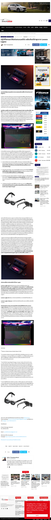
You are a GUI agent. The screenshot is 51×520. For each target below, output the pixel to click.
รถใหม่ (17, 419)
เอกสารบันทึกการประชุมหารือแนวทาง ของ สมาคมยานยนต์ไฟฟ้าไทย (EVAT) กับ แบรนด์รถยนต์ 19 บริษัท (42, 179)
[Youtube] (47, 21)
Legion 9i (10, 446)
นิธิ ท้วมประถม (27, 417)
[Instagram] (41, 21)
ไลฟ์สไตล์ (16, 440)
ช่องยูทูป (4, 420)
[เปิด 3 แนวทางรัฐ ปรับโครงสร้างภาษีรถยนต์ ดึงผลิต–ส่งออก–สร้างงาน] (45, 477)
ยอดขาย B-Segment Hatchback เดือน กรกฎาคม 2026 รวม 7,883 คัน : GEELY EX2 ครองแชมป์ (44, 192)
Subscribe (48, 160)
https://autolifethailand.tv (11, 458)
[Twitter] (45, 21)
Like (49, 147)
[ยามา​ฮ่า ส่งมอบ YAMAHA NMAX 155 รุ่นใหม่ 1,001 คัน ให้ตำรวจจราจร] (37, 186)
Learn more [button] (29, 512)
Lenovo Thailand (26, 446)
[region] (25, 7)
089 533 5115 (5, 428)
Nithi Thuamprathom (8, 44)
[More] (49, 44)
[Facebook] (39, 21)
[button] (25, 7)
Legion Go (20, 446)
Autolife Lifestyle (6, 33)
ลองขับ (25, 419)
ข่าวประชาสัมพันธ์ (10, 36)
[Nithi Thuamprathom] (2, 45)
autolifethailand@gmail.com (10, 432)
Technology (11, 33)
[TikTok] (43, 21)
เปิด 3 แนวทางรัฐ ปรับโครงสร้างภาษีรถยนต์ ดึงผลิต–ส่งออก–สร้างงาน (45, 483)
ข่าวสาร (9, 419)
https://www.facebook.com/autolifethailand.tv (16, 436)
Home (2, 33)
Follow (48, 150)
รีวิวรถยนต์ (3, 440)
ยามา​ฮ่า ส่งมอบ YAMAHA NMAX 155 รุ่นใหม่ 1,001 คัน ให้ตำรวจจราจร (44, 186)
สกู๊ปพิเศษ (21, 419)
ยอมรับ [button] (37, 515)
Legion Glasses (15, 446)
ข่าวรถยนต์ (14, 419)
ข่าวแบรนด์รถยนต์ (9, 440)
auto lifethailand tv (11, 420)
